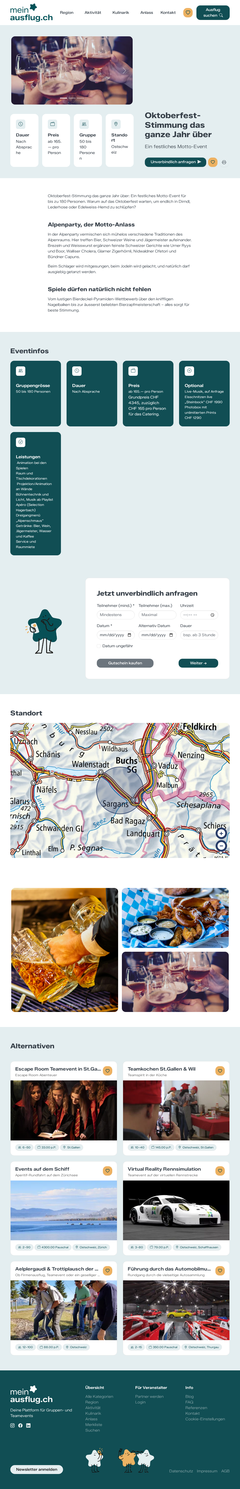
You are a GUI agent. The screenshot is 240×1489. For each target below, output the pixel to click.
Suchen (92, 1430)
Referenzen (196, 1408)
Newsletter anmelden (36, 1469)
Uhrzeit (187, 605)
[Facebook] (20, 1425)
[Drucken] (224, 162)
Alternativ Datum (154, 626)
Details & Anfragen (64, 1110)
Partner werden (149, 1396)
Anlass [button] (146, 12)
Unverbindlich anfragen (173, 162)
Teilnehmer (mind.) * (116, 605)
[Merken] (213, 162)
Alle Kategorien (99, 1396)
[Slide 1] (63, 98)
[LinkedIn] (28, 1425)
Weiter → (198, 663)
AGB (225, 1471)
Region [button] (66, 12)
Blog (189, 1396)
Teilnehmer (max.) (155, 605)
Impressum (207, 1471)
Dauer (186, 626)
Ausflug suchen (212, 13)
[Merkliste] (188, 12)
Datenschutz (181, 1471)
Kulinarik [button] (120, 12)
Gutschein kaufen (125, 663)
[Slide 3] (80, 98)
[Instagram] (12, 1425)
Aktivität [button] (93, 12)
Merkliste (93, 1424)
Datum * (104, 626)
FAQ (189, 1402)
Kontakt (168, 12)
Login (140, 1402)
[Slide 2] (71, 98)
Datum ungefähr (117, 646)
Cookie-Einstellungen (205, 1419)
